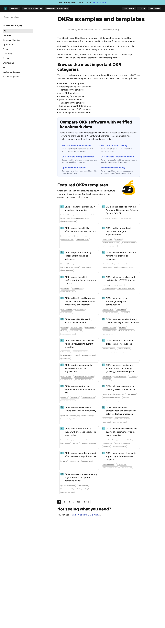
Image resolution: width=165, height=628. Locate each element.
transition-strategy (83, 485)
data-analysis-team (108, 334)
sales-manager (132, 394)
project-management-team (110, 467)
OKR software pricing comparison (78, 156)
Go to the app (155, 8)
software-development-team (69, 418)
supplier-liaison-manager (79, 439)
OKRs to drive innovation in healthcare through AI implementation (119, 231)
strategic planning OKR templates (75, 86)
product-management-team (110, 312)
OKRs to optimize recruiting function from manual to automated (78, 255)
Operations (8, 44)
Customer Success (11, 72)
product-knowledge (108, 309)
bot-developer (65, 288)
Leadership (8, 35)
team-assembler (107, 376)
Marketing (7, 53)
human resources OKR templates (75, 106)
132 (78, 502)
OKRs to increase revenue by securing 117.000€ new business (122, 388)
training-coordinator (75, 488)
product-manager (121, 309)
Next (86, 502)
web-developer (75, 397)
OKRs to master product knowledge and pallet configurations (117, 301)
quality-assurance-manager (69, 415)
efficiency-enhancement (109, 327)
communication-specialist (109, 330)
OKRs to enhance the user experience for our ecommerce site (80, 389)
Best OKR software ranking (114, 145)
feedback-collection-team (126, 330)
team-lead (64, 330)
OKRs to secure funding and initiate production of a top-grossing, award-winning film (120, 368)
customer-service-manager (122, 443)
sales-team (126, 397)
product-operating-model (68, 485)
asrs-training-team (126, 218)
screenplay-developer (120, 376)
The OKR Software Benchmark (76, 145)
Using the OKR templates (32, 8)
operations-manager (67, 309)
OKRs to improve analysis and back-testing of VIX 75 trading (120, 279)
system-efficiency (66, 214)
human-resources (86, 267)
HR (4, 67)
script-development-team (110, 267)
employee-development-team (83, 379)
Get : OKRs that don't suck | (83, 2)
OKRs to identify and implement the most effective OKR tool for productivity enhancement (80, 301)
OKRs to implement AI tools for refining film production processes (121, 255)
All (5, 31)
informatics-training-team (81, 218)
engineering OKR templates (72, 103)
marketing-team (65, 358)
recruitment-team (120, 352)
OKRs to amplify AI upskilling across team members (78, 321)
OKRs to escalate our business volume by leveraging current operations (80, 343)
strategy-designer (119, 285)
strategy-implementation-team (126, 288)
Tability (142, 8)
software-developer (82, 236)
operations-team (80, 309)
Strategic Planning (11, 40)
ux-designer (64, 397)
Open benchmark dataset (74, 167)
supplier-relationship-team (89, 443)
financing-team (107, 379)
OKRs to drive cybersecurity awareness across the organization (78, 368)
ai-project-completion (76, 327)
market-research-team (82, 239)
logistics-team (106, 446)
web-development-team (68, 400)
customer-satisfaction (126, 439)
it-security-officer (66, 376)
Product (6, 58)
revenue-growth (107, 394)
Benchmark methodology (113, 167)
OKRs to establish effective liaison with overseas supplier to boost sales (80, 431)
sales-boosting (65, 439)
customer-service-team (88, 355)
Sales (5, 49)
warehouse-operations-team (110, 218)
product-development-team (110, 401)
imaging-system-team (126, 267)
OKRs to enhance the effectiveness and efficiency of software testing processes (121, 410)
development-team (77, 288)
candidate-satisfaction (124, 348)
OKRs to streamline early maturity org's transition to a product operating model (81, 477)
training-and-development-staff (70, 267)
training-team (87, 488)
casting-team (132, 376)
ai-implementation (107, 239)
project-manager (66, 218)
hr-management (72, 263)
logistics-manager (107, 443)
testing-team (106, 422)
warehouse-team (125, 312)
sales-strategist (65, 443)
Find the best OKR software (57, 8)
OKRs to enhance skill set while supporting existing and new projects (121, 456)
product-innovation (119, 394)
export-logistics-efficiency (110, 439)
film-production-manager (119, 263)
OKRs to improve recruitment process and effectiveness (120, 342)
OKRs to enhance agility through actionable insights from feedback (122, 321)
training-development (67, 270)
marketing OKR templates (71, 96)
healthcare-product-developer (111, 242)
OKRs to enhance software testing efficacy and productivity (80, 409)
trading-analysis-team (109, 288)
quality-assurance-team (68, 291)
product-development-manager (70, 355)
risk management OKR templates (75, 112)
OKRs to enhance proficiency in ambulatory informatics (80, 208)
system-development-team (68, 221)
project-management (108, 464)
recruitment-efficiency (109, 348)
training (63, 263)
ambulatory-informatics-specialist (83, 214)
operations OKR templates (71, 90)
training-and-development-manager (84, 376)
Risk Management (11, 76)
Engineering (8, 63)
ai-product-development (128, 242)
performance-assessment (110, 246)
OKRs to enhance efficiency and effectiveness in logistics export (80, 455)
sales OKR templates (69, 93)
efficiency (64, 461)
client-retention (65, 351)
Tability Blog (129, 8)
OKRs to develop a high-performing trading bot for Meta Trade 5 (80, 280)
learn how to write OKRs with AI (85, 515)
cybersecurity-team (66, 379)
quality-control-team (126, 467)
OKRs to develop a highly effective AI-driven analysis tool (80, 230)
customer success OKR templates (75, 109)
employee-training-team (68, 334)
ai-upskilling (64, 327)
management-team (66, 312)
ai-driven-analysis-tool (67, 236)
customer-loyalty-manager (80, 351)
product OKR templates (70, 99)
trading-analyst (107, 285)
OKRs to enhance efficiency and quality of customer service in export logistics (121, 431)
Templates (14, 8)
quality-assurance (107, 418)
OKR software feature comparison (117, 156)
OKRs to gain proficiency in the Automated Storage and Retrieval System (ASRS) (122, 210)
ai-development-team (67, 239)
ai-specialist (118, 239)
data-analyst (122, 327)
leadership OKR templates (71, 83)
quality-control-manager (122, 418)
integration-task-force (67, 492)
